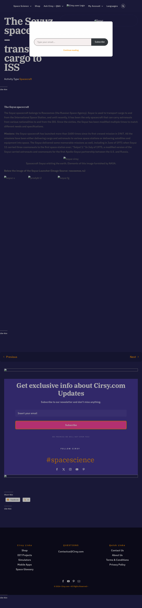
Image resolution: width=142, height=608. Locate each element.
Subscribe (100, 42)
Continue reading (71, 50)
